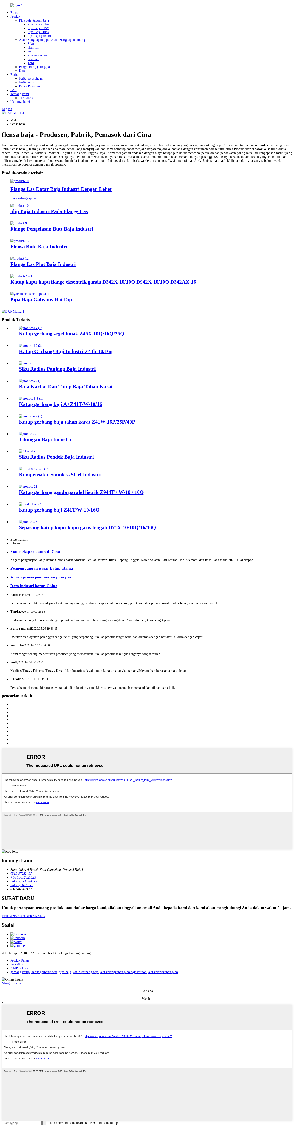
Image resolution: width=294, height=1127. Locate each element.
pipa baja (65, 972)
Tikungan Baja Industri (45, 439)
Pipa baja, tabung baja (34, 20)
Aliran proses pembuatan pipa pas (40, 577)
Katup (23, 70)
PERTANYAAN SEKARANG (23, 916)
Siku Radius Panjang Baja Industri (57, 369)
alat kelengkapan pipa (163, 972)
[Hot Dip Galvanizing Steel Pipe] (29, 294)
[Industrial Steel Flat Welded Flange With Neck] (19, 181)
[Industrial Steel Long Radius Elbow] (26, 363)
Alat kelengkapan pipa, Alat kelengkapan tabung (52, 40)
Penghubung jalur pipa (34, 67)
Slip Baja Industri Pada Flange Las (49, 211)
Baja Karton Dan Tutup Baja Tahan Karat (66, 386)
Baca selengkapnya (23, 198)
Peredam (33, 59)
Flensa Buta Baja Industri (38, 246)
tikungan (33, 47)
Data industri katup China (33, 586)
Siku (31, 43)
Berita (14, 74)
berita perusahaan (31, 78)
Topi (31, 63)
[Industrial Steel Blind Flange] (19, 241)
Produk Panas (19, 960)
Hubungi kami (20, 101)
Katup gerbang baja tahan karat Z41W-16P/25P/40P (77, 422)
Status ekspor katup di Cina (35, 551)
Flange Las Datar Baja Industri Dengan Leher (61, 189)
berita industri (28, 82)
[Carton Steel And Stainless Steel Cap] (29, 381)
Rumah (15, 12)
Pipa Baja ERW (38, 28)
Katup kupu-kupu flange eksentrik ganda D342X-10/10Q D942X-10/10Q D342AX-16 (103, 282)
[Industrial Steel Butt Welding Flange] (18, 223)
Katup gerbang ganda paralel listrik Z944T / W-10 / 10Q (81, 492)
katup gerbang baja (86, 972)
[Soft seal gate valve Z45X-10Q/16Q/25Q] (30, 328)
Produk (15, 16)
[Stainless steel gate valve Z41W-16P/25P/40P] (30, 416)
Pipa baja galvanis (40, 36)
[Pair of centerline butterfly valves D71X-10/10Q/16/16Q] (28, 522)
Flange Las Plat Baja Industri (43, 264)
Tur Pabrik (26, 98)
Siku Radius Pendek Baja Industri (56, 457)
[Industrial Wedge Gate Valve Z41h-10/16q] (30, 345)
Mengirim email (12, 983)
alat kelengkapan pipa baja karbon (123, 972)
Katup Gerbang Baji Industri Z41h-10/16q (66, 351)
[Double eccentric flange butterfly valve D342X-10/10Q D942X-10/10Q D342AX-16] (21, 276)
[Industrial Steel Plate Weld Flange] (19, 258)
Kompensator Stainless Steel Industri (60, 474)
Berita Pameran (29, 86)
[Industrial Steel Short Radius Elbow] (27, 451)
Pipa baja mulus (38, 24)
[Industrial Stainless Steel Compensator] (33, 469)
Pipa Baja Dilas (38, 32)
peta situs (16, 964)
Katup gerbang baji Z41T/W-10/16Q (59, 510)
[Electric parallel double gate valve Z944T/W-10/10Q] (28, 486)
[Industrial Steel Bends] (27, 434)
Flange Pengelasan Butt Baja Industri (51, 229)
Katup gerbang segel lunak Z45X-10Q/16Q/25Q (71, 333)
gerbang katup (20, 972)
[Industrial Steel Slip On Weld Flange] (19, 205)
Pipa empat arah (38, 55)
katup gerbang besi (44, 972)
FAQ (13, 90)
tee (29, 51)
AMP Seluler (19, 968)
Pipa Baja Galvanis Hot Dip (41, 299)
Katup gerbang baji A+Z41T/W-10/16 (60, 404)
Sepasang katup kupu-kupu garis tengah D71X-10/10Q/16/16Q (87, 527)
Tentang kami (19, 94)
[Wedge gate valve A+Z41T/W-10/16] (31, 398)
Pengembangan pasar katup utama (41, 568)
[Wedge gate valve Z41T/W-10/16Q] (30, 504)
